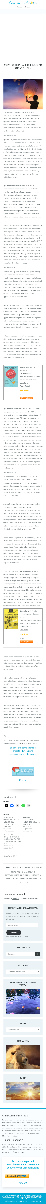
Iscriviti (14, 932)
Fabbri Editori (25, 386)
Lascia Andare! (25, 374)
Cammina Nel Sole (16, 1195)
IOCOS (24, 1198)
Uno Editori (24, 630)
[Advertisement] (23, 38)
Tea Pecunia (24, 367)
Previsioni (13, 856)
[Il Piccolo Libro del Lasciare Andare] (11, 611)
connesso (15, 899)
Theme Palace (36, 1201)
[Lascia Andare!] (11, 367)
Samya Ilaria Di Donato (28, 611)
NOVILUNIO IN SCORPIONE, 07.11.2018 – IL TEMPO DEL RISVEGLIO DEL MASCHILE (12, 822)
